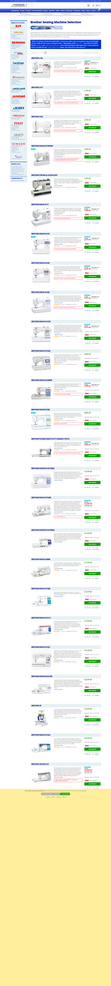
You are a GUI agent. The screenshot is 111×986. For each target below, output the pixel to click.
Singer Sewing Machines (17, 145)
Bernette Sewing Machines (17, 54)
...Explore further (58, 66)
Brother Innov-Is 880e (40, 559)
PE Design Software (16, 68)
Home (31, 19)
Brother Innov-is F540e (41, 497)
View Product (92, 71)
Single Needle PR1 (53, 47)
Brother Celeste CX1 (40, 764)
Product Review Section (17, 166)
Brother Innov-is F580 (40, 588)
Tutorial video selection (17, 167)
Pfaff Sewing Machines (17, 125)
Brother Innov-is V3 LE (41, 618)
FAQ (91, 1)
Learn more (84, 790)
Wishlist (95, 1)
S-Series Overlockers (16, 81)
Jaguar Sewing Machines (17, 90)
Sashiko (13, 36)
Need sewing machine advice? (18, 169)
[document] (55, 794)
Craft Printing (15, 70)
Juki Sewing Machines (16, 109)
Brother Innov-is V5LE (40, 735)
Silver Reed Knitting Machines (18, 139)
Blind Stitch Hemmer (16, 158)
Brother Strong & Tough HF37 (44, 175)
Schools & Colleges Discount (18, 174)
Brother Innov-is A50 (40, 263)
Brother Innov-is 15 (39, 204)
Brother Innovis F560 (40, 409)
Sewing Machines (37, 19)
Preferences (64, 797)
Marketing (58, 797)
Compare (99, 1)
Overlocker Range (16, 111)
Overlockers (14, 35)
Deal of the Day (82, 1)
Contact (88, 1)
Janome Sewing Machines (17, 98)
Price (36, 52)
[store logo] (19, 5)
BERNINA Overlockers (16, 45)
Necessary (48, 797)
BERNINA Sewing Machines (18, 44)
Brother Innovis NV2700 (41, 676)
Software (14, 48)
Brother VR (36, 706)
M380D (38, 45)
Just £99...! (80, 43)
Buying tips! (14, 172)
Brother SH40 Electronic (42, 146)
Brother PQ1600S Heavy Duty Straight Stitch (50, 439)
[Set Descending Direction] (40, 53)
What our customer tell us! (17, 170)
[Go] (88, 5)
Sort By (33, 52)
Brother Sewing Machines (17, 65)
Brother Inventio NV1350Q (42, 468)
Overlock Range (15, 57)
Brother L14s (37, 58)
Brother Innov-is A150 (40, 321)
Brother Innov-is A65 (40, 292)
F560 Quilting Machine (53, 45)
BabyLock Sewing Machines (18, 34)
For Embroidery (15, 47)
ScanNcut (14, 71)
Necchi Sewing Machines (17, 117)
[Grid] (43, 53)
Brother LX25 (37, 117)
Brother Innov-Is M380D (41, 380)
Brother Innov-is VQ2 (40, 647)
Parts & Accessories (16, 38)
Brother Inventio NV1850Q (42, 530)
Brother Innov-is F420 (40, 351)
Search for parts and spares (18, 171)
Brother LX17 (37, 87)
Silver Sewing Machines (17, 136)
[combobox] (60, 5)
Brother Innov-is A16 (40, 234)
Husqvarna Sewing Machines (18, 79)
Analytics (53, 797)
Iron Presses (14, 148)
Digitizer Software (16, 102)
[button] (12, 1)
